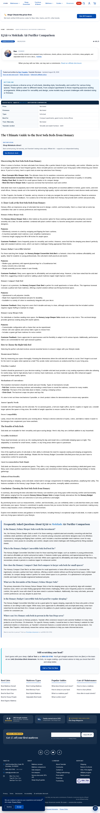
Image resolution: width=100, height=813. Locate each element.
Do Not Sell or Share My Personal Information (45, 809)
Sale (78, 3)
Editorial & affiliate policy (39, 74)
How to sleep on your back (61, 689)
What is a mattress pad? (60, 693)
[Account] (89, 3)
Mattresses (14, 3)
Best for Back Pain (7, 693)
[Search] (84, 3)
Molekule (23, 102)
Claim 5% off (87, 735)
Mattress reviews (37, 764)
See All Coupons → (86, 16)
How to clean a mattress (85, 686)
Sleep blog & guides (38, 780)
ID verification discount (41, 793)
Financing (59, 778)
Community (59, 767)
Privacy (5, 793)
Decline (9, 807)
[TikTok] (59, 752)
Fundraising (59, 781)
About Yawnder (61, 764)
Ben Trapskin (23, 72)
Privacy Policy (72, 738)
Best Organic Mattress (8, 701)
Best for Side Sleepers (9, 689)
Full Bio (39, 57)
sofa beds (10, 29)
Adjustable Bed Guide (34, 697)
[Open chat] (95, 808)
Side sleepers (36, 770)
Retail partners (85, 775)
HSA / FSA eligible (86, 770)
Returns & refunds (86, 767)
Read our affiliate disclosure (71, 63)
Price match (60, 775)
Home (3, 29)
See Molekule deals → (12, 153)
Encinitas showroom (32, 632)
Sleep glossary (24, 74)
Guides (58, 3)
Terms (11, 793)
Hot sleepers (36, 772)
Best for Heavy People (9, 697)
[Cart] (95, 3)
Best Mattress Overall (8, 686)
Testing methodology (63, 772)
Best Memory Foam (33, 689)
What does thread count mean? (62, 686)
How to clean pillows (84, 689)
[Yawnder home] (5, 3)
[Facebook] (47, 752)
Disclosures (18, 793)
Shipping (83, 764)
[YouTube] (53, 752)
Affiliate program (85, 772)
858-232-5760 (47, 656)
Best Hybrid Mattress (33, 693)
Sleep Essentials (26, 3)
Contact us (59, 770)
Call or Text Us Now (50, 668)
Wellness (48, 3)
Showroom (70, 3)
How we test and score (10, 74)
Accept (19, 807)
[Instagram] (40, 752)
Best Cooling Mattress (34, 686)
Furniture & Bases (38, 3)
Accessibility (28, 793)
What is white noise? (59, 697)
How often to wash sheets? (86, 693)
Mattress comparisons (39, 767)
